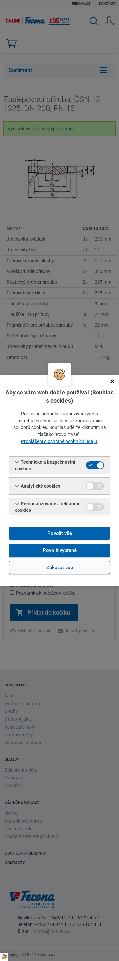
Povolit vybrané (60, 550)
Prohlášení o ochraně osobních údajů (59, 441)
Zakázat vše (59, 567)
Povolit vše (59, 533)
